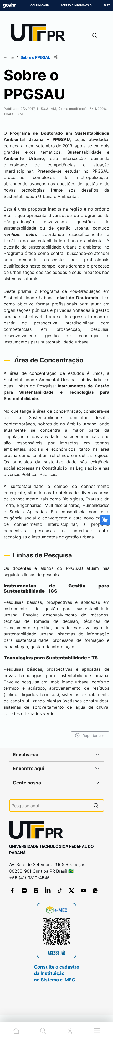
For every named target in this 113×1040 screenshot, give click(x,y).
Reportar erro (94, 735)
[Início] (40, 33)
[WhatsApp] (95, 890)
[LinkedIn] (48, 890)
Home (9, 57)
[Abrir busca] (95, 35)
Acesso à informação (76, 5)
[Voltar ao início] (38, 831)
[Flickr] (24, 890)
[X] (71, 890)
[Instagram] (36, 890)
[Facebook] (12, 890)
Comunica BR (39, 5)
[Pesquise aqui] (96, 805)
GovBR (9, 5)
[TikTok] (59, 890)
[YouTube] (83, 890)
